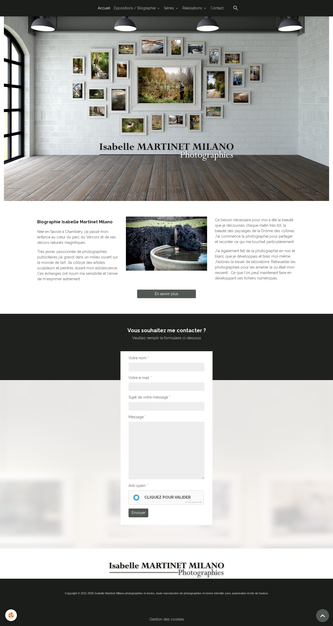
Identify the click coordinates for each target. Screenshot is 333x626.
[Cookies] (11, 615)
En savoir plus (166, 294)
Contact (216, 8)
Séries (169, 8)
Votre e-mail (139, 378)
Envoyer (138, 513)
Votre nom (137, 358)
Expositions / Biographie (135, 8)
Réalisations (192, 8)
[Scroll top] (322, 615)
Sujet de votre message (148, 397)
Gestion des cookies (166, 619)
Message (136, 417)
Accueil (104, 8)
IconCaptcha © (193, 502)
